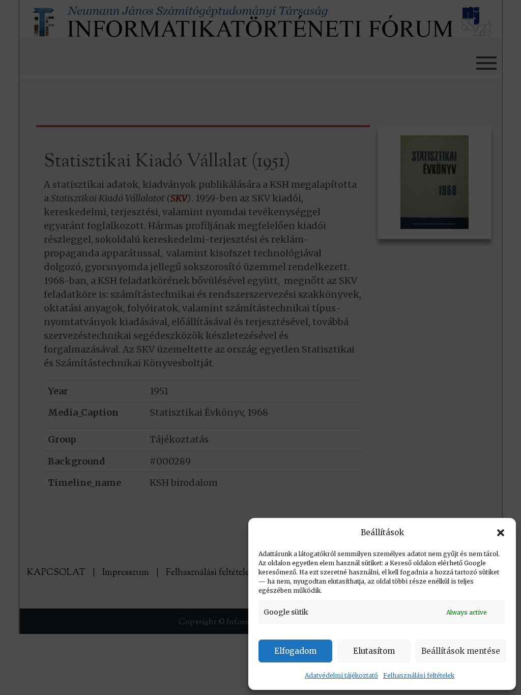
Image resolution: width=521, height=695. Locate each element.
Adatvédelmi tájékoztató (341, 675)
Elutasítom (374, 651)
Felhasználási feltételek (418, 675)
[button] (501, 533)
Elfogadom (295, 651)
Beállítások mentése (460, 651)
